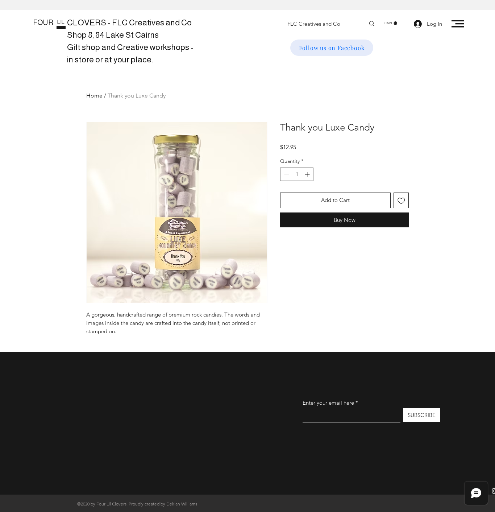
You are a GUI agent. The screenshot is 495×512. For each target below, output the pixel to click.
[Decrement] (285, 174)
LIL (61, 22)
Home (94, 95)
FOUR (43, 22)
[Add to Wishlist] (401, 200)
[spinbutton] (296, 174)
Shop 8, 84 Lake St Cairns (113, 35)
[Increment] (307, 174)
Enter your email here (328, 402)
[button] (390, 23)
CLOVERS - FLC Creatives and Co (129, 22)
